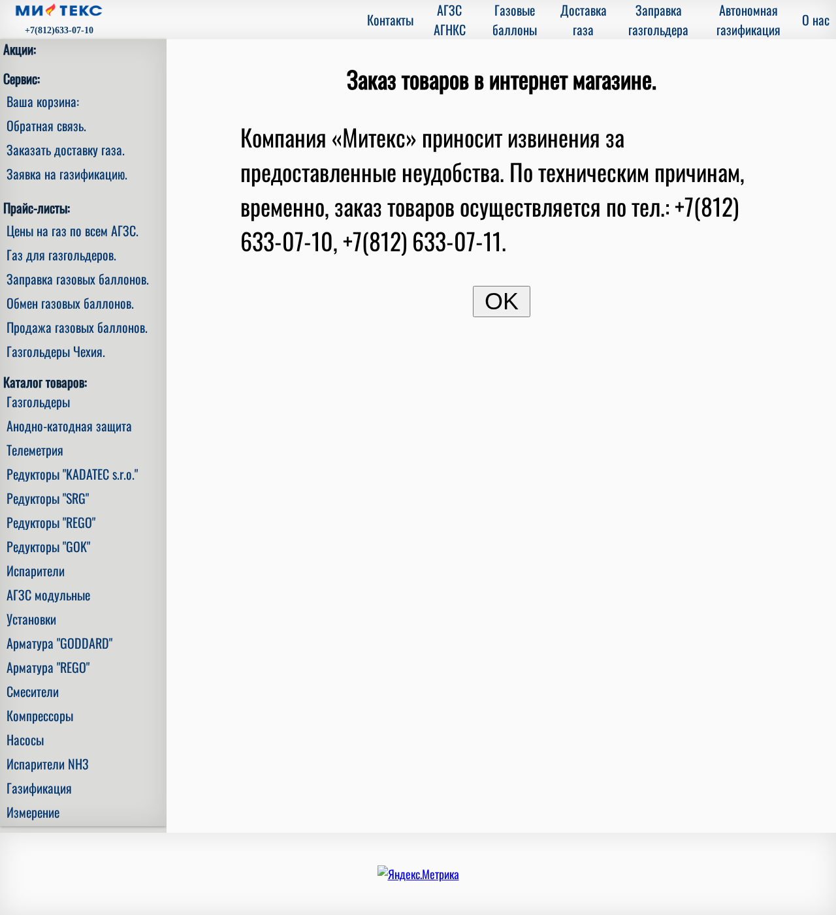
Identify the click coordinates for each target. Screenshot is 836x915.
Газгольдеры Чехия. (56, 351)
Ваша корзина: (43, 101)
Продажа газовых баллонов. (77, 327)
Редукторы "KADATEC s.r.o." (72, 474)
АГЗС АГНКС (450, 19)
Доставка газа (583, 19)
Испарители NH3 (48, 763)
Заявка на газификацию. (67, 173)
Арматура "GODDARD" (59, 643)
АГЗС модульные (48, 594)
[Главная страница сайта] (58, 11)
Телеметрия (35, 449)
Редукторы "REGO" (51, 522)
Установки (31, 618)
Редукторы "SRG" (48, 498)
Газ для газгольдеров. (61, 254)
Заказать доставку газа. (66, 149)
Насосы (25, 739)
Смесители (33, 691)
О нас (815, 19)
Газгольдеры (38, 401)
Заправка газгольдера (658, 19)
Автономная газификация (748, 19)
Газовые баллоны (514, 19)
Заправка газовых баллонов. (78, 278)
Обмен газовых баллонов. (70, 303)
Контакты (390, 19)
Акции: (19, 49)
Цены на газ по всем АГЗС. (72, 230)
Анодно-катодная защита (69, 425)
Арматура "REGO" (48, 667)
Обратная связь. (46, 125)
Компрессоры (40, 715)
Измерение (33, 812)
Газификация (39, 788)
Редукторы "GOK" (48, 546)
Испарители (36, 570)
